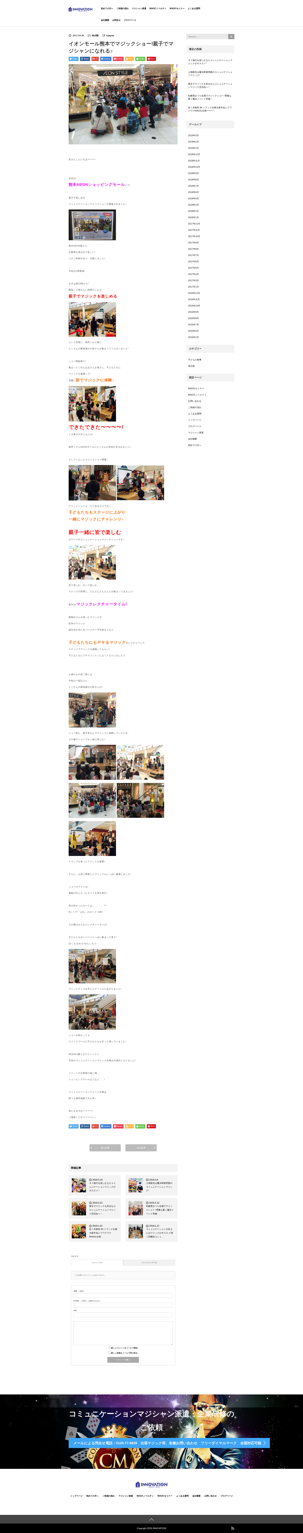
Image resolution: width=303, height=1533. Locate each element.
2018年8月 (193, 179)
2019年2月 (193, 141)
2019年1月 (193, 148)
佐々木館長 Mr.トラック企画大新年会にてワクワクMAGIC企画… (103, 1233)
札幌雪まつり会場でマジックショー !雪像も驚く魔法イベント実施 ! (209, 97)
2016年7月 (193, 324)
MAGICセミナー (177, 8)
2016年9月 (193, 312)
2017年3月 (193, 280)
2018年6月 (193, 192)
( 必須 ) (79, 1291)
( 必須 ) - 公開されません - (88, 1301)
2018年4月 (193, 198)
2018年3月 (193, 205)
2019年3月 (193, 135)
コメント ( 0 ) (97, 1262)
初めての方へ (107, 8)
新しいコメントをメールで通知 (124, 1348)
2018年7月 (193, 186)
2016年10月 (194, 305)
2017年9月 (193, 242)
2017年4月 (193, 274)
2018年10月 (194, 167)
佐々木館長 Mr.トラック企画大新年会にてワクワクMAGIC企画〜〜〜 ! (210, 109)
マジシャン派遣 (139, 8)
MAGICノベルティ (157, 8)
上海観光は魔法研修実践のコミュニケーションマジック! (159, 1187)
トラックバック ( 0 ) (149, 1262)
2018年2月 (193, 211)
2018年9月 (193, 173)
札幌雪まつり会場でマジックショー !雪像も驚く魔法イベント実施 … (160, 1210)
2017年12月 (194, 223)
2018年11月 (194, 160)
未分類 (95, 35)
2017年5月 (193, 268)
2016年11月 (194, 299)
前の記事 (105, 1147)
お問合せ (116, 20)
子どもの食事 (194, 359)
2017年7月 (193, 255)
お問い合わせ (194, 401)
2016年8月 (193, 318)
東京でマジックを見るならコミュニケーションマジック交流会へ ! (102, 1210)
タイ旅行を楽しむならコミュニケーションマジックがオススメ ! (102, 1187)
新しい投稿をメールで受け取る (124, 1353)
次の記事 (141, 1147)
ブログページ (130, 20)
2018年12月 (194, 154)
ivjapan (110, 35)
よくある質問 (194, 8)
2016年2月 (193, 337)
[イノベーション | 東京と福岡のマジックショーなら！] (80, 9)
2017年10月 (194, 236)
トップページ (194, 420)
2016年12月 (194, 293)
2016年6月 (193, 331)
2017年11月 (194, 230)
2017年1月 (193, 286)
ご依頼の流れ (122, 8)
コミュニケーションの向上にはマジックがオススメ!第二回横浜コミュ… (159, 1233)
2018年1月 (193, 217)
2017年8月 (193, 249)
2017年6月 (193, 261)
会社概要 (105, 20)
